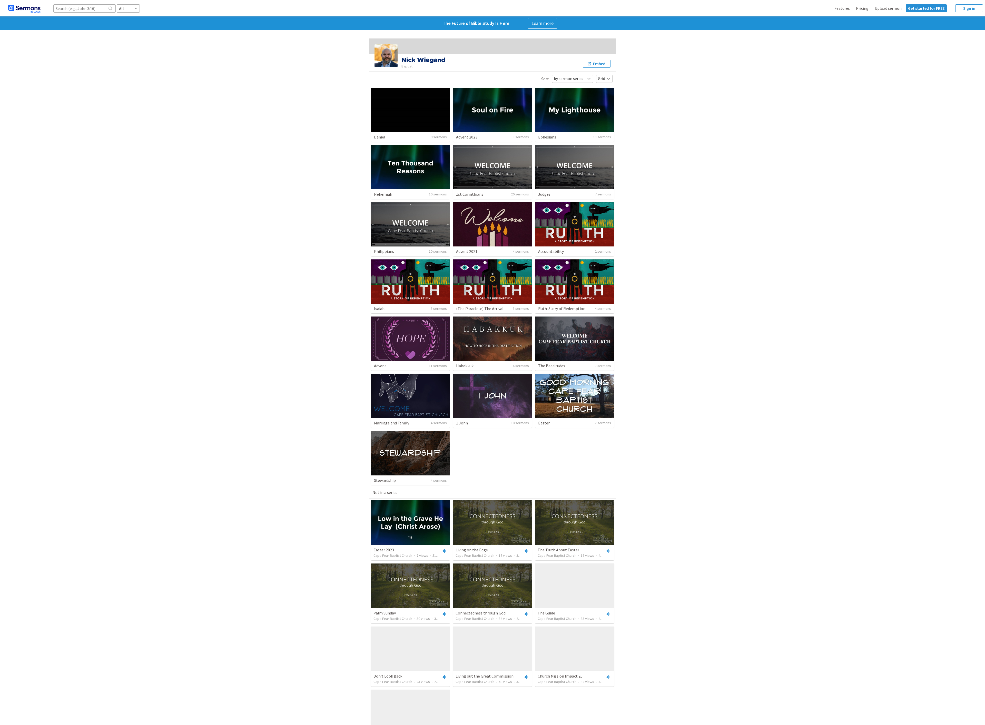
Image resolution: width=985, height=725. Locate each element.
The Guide (546, 612)
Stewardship (385, 480)
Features (842, 8)
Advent (380, 365)
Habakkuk (465, 365)
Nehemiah (383, 194)
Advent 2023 (466, 137)
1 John (462, 422)
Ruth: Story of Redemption (561, 308)
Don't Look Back (387, 676)
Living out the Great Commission (485, 676)
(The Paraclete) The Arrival (480, 308)
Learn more (542, 23)
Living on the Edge (472, 549)
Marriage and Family (391, 422)
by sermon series (568, 78)
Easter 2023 (383, 549)
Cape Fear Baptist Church (392, 555)
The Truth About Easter (558, 549)
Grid (601, 78)
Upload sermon (888, 8)
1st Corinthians (469, 194)
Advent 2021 (466, 251)
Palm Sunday (384, 612)
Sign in (969, 8)
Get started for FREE (926, 8)
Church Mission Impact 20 (560, 676)
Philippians (384, 251)
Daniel (379, 137)
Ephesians (547, 137)
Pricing (862, 8)
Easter (544, 422)
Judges (544, 194)
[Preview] (443, 550)
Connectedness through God (481, 612)
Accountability (551, 251)
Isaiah (379, 308)
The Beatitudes (551, 365)
